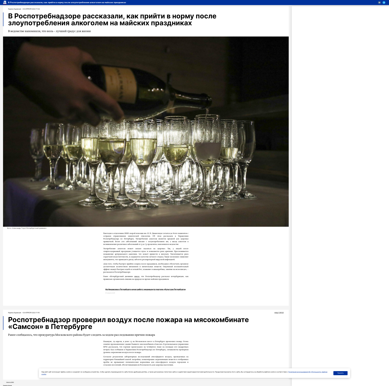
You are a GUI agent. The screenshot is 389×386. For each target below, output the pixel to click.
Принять (340, 373)
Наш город (279, 313)
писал (136, 276)
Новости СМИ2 (10, 382)
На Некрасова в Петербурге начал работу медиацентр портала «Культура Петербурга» (145, 289)
